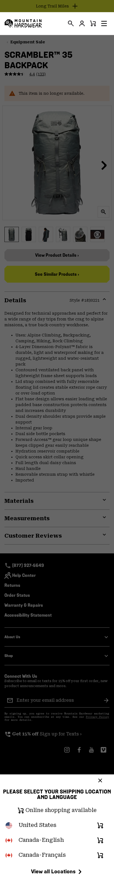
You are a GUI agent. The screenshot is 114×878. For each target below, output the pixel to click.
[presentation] (70, 23)
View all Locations (53, 871)
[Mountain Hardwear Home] (23, 23)
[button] (104, 23)
